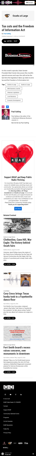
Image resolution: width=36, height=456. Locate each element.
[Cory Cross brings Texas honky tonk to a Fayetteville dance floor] (17, 279)
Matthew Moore (7, 249)
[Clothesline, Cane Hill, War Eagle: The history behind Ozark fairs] (17, 225)
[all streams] (33, 454)
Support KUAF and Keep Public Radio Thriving (18, 178)
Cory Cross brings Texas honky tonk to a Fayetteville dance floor (17, 296)
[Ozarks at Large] (7, 16)
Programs (6, 417)
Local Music (6, 291)
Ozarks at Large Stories (9, 237)
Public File (6, 429)
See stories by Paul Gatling (20, 123)
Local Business (11, 96)
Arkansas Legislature (13, 92)
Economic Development (14, 100)
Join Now (18, 209)
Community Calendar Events (11, 413)
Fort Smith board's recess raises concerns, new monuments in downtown (16, 350)
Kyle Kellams (6, 303)
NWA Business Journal (13, 88)
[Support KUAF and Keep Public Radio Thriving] (18, 157)
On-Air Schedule (7, 421)
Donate (30, 2)
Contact (5, 406)
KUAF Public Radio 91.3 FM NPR (12, 402)
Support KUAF (7, 410)
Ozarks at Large (20, 15)
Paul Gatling (7, 34)
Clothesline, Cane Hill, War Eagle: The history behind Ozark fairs (17, 242)
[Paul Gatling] (6, 114)
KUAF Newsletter (8, 425)
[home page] (11, 2)
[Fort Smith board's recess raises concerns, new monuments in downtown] (17, 333)
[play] (3, 454)
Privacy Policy (7, 432)
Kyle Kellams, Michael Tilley (10, 357)
